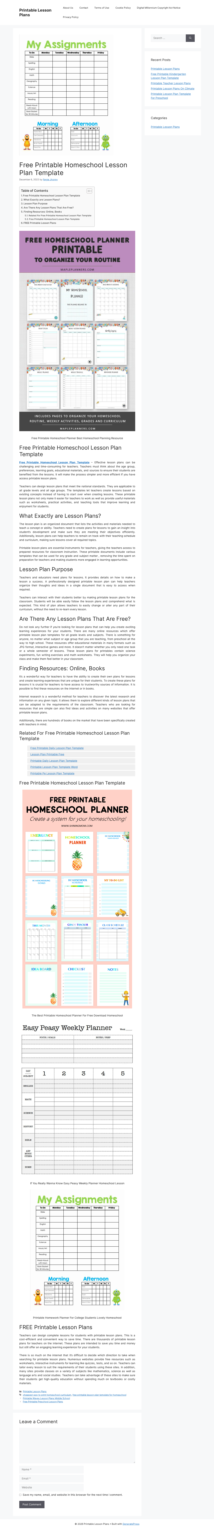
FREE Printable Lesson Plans (39, 222)
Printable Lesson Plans (35, 1391)
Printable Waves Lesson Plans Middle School (46, 1398)
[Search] (190, 38)
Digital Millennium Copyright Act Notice (158, 7)
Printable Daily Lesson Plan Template (53, 760)
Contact (83, 7)
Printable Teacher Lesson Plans (171, 83)
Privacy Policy (70, 17)
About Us (68, 7)
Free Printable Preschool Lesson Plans (43, 1401)
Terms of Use (101, 7)
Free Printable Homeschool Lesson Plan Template (51, 195)
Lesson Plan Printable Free (47, 754)
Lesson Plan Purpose (35, 203)
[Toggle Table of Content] (87, 191)
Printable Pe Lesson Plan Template (52, 773)
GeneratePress (131, 1523)
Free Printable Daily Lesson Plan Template (57, 748)
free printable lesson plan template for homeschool (99, 1395)
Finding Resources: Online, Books (43, 211)
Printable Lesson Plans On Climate (172, 88)
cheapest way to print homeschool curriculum (47, 1395)
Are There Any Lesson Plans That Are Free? (49, 207)
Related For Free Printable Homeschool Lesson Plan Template (60, 215)
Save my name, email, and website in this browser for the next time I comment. (73, 1494)
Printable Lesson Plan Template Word (54, 767)
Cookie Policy (123, 7)
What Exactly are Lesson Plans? (41, 199)
